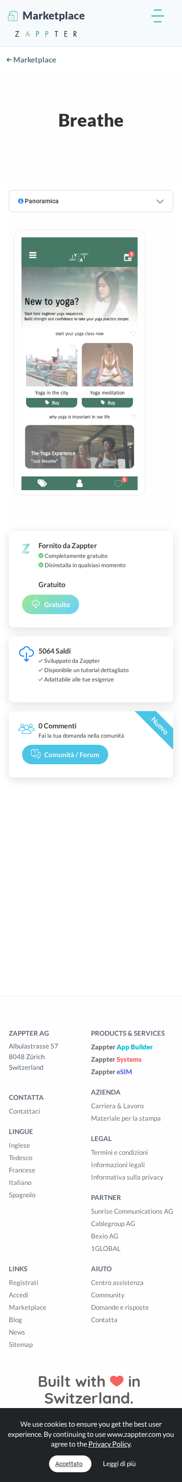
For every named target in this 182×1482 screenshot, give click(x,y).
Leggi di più (119, 1463)
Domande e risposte (120, 1307)
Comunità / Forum (71, 754)
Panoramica (41, 201)
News (17, 1332)
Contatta (104, 1319)
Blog (15, 1319)
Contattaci (24, 1111)
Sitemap (21, 1344)
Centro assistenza (117, 1282)
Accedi (18, 1295)
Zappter (122, 1047)
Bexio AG (104, 1236)
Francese (22, 1170)
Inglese (19, 1145)
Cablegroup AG (113, 1223)
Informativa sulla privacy (127, 1177)
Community (108, 1295)
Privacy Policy (109, 1443)
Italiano (20, 1182)
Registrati (23, 1282)
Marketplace (34, 59)
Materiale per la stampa (126, 1118)
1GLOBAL (106, 1248)
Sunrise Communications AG (132, 1211)
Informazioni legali (118, 1165)
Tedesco (20, 1157)
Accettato (69, 1463)
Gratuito (57, 604)
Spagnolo (22, 1195)
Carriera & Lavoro (117, 1106)
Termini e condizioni (119, 1152)
